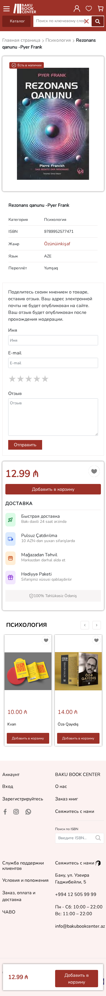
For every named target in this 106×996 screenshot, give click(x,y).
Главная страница (22, 40)
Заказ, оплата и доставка (18, 896)
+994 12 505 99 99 (75, 894)
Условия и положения (25, 880)
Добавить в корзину (53, 489)
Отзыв (15, 393)
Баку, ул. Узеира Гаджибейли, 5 (72, 878)
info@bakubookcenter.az (80, 926)
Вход (7, 786)
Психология (26, 625)
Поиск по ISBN (66, 829)
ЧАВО (8, 912)
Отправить (25, 445)
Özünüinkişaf (57, 244)
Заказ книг (66, 799)
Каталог (17, 21)
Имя (12, 330)
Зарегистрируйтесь (22, 799)
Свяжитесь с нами (74, 811)
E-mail (14, 353)
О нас (61, 786)
